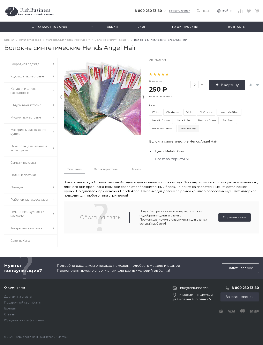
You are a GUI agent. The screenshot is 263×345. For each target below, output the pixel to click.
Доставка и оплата (18, 296)
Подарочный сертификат (23, 302)
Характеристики (106, 169)
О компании (14, 287)
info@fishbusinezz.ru (194, 288)
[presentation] (61, 96)
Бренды (10, 308)
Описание (74, 169)
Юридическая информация (24, 320)
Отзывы (136, 169)
